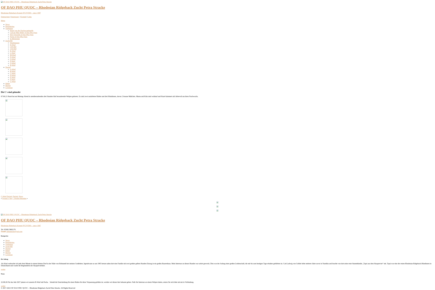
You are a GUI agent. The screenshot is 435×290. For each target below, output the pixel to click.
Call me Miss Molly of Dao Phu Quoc (23, 33)
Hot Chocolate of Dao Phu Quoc (22, 35)
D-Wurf (13, 75)
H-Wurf (13, 45)
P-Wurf (12, 61)
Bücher (8, 86)
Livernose (9, 88)
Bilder (7, 84)
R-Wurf (12, 65)
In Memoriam (15, 39)
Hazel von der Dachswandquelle (21, 31)
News (7, 24)
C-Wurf (12, 73)
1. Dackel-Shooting (19, 198)
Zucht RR (9, 41)
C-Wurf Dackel (6, 196)
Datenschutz (5, 17)
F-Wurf (12, 79)
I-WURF (13, 47)
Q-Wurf (13, 63)
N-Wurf (13, 57)
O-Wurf (13, 59)
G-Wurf (13, 82)
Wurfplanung (14, 43)
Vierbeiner (9, 29)
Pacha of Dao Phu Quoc (18, 37)
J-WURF (13, 49)
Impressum (15, 17)
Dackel (8, 67)
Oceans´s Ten (7, 198)
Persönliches (9, 27)
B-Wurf (12, 71)
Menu (3, 21)
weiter (3, 269)
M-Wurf (13, 55)
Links (30, 17)
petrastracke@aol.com (14, 231)
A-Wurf (13, 69)
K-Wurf (13, 51)
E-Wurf (12, 77)
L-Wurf (12, 53)
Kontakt (23, 17)
